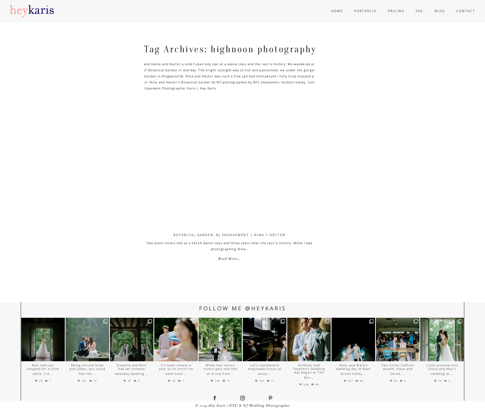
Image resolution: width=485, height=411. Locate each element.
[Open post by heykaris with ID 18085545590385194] (87, 339)
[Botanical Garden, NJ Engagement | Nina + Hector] (229, 146)
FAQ (419, 11)
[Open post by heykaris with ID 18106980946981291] (442, 339)
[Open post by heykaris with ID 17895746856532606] (309, 339)
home (337, 11)
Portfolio (365, 11)
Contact (465, 11)
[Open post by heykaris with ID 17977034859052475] (176, 339)
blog (440, 11)
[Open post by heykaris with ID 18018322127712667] (43, 339)
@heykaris (265, 308)
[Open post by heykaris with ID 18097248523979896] (264, 339)
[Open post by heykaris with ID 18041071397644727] (353, 339)
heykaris (42, 319)
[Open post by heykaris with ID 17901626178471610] (131, 339)
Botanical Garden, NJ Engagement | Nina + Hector (229, 235)
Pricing (396, 11)
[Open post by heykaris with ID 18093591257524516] (397, 339)
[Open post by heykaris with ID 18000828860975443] (220, 339)
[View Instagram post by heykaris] (61, 357)
